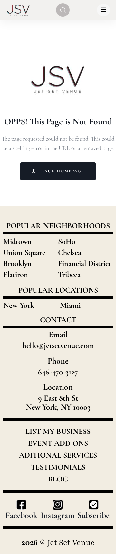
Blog (58, 479)
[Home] (18, 10)
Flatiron (15, 274)
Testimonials (58, 467)
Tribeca (69, 274)
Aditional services (58, 455)
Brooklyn (17, 263)
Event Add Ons (58, 443)
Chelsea (69, 252)
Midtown (17, 241)
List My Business (58, 431)
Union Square (24, 252)
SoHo (66, 241)
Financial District (84, 263)
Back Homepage (62, 171)
